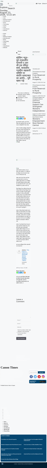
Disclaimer (6, 413)
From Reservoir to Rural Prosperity (39, 77)
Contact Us (6, 412)
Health (4, 25)
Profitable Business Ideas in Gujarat (8, 385)
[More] (25, 118)
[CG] (17, 168)
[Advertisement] (23, 109)
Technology (6, 24)
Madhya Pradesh (7, 19)
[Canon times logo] (39, 54)
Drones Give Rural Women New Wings (9, 459)
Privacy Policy (7, 418)
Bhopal (19, 51)
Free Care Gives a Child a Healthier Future (33, 444)
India (4, 18)
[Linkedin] (21, 118)
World (4, 22)
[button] (12, 3)
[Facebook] (19, 118)
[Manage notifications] (2, 464)
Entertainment (6, 21)
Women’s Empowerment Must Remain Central (39, 122)
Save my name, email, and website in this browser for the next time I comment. (24, 332)
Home (4, 16)
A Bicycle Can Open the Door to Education (33, 448)
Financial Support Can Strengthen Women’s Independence (39, 106)
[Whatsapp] (17, 118)
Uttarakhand (6, 29)
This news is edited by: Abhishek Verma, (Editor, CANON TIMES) (25, 255)
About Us (6, 410)
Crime (4, 27)
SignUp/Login (7, 417)
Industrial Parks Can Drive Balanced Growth (33, 453)
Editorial (5, 30)
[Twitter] (23, 118)
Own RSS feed (7, 415)
